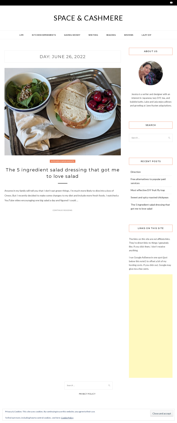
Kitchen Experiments (44, 35)
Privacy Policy (87, 394)
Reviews (128, 35)
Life (22, 35)
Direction (136, 171)
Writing (93, 35)
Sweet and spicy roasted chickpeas (150, 197)
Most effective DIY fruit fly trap (148, 190)
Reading (111, 35)
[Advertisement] (151, 326)
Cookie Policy (67, 417)
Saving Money (72, 35)
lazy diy (146, 35)
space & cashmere (88, 18)
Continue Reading (62, 210)
